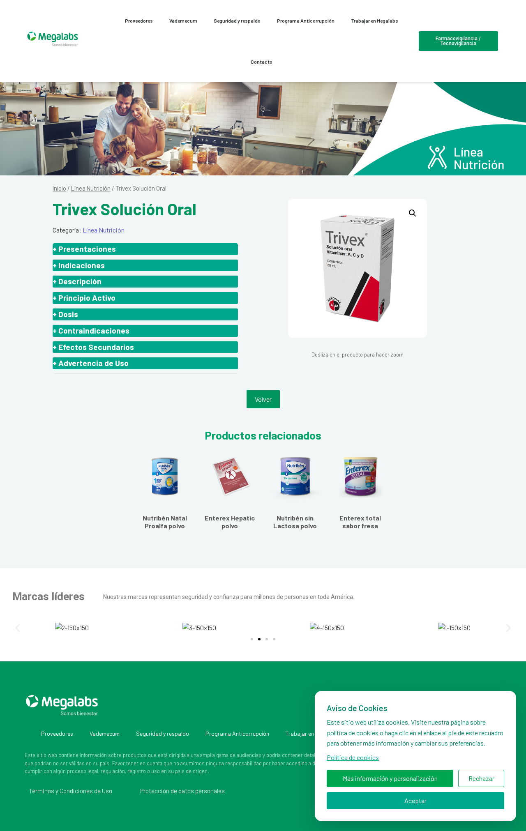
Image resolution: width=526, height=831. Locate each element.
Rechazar (481, 778)
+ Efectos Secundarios (93, 347)
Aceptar (415, 800)
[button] (412, 213)
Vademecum (183, 20)
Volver (263, 399)
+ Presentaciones (84, 248)
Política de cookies (353, 757)
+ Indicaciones (79, 265)
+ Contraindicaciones (91, 330)
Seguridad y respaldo (237, 20)
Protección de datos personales (182, 790)
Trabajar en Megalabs (374, 20)
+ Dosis (65, 314)
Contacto (261, 61)
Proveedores (139, 20)
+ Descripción (77, 281)
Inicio (59, 188)
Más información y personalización (390, 778)
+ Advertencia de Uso (91, 363)
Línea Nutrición (91, 188)
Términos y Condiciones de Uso (70, 790)
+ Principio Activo (84, 297)
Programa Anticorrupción (306, 20)
